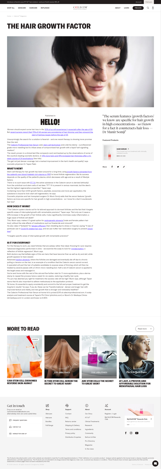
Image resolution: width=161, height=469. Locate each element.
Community (89, 433)
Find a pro (149, 2)
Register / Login (111, 414)
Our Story (88, 414)
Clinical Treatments (92, 421)
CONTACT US (17, 427)
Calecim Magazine (20, 16)
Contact (68, 414)
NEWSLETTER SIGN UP (20, 434)
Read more (142, 329)
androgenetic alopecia (53, 220)
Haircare (49, 417)
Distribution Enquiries (73, 437)
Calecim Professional (20, 145)
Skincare (49, 414)
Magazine (88, 445)
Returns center (70, 421)
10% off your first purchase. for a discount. (23, 2)
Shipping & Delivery (72, 425)
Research (88, 425)
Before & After (90, 437)
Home (9, 16)
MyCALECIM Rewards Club (112, 418)
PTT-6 (32, 182)
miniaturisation (77, 248)
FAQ (66, 417)
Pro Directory (90, 441)
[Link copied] (124, 166)
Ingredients (89, 429)
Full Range (49, 425)
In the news (89, 449)
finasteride (56, 223)
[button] (11, 357)
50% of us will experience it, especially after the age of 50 (69, 129)
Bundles (49, 421)
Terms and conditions (73, 429)
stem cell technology (52, 145)
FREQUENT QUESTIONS (20, 420)
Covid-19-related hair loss (31, 228)
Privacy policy (70, 433)
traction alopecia (23, 259)
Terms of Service (137, 464)
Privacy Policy (149, 464)
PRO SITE (138, 8)
